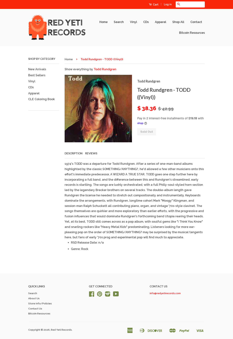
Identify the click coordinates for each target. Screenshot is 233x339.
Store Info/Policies (40, 303)
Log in (167, 4)
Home (103, 22)
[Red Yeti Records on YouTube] (116, 295)
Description (73, 153)
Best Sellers (36, 75)
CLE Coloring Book (41, 99)
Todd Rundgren (105, 69)
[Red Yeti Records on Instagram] (107, 295)
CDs (146, 22)
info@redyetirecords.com (165, 293)
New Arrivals (37, 69)
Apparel (160, 22)
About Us (34, 298)
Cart (155, 4)
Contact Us (35, 308)
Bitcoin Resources (192, 32)
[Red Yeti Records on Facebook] (91, 295)
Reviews (91, 153)
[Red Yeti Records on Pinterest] (99, 295)
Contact (196, 22)
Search (119, 22)
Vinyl (133, 22)
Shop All (178, 22)
